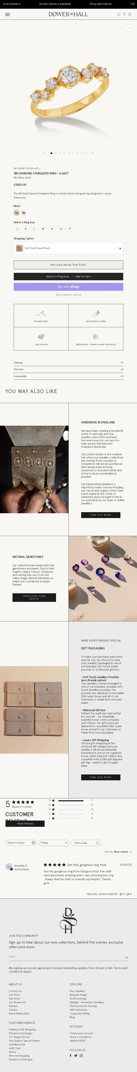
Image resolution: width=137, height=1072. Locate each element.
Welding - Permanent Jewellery (87, 1002)
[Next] (92, 153)
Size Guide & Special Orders (24, 1040)
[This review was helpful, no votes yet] (121, 894)
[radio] (17, 213)
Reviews (13, 1006)
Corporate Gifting (79, 1013)
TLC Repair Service (19, 1037)
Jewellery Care (17, 1044)
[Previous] (44, 153)
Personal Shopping (19, 1055)
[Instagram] (81, 1055)
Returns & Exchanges (20, 1033)
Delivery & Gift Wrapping (22, 1029)
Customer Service (22, 1022)
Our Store (14, 998)
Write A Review (25, 823)
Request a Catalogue (21, 1059)
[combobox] (54, 843)
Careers (13, 1009)
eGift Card (15, 1048)
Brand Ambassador (19, 1013)
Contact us (15, 991)
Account (76, 1026)
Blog (72, 1017)
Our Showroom (17, 1002)
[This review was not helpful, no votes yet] (127, 894)
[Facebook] (70, 1055)
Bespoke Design (78, 994)
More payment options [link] (68, 294)
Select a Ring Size (24, 222)
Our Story (14, 994)
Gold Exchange (78, 998)
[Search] (119, 14)
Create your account (81, 1033)
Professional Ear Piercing (83, 1006)
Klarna (12, 1051)
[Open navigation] (7, 14)
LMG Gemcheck (78, 1009)
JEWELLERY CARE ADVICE (34, 597)
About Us (15, 984)
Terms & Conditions (80, 1037)
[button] (68, 362)
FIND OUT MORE (100, 515)
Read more (20, 197)
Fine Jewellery (77, 991)
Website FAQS (77, 1040)
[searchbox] (18, 842)
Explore (76, 984)
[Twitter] (75, 1055)
